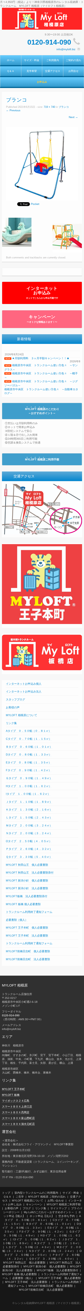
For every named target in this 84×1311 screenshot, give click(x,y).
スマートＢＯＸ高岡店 (15, 1112)
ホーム (10, 60)
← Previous (13, 110)
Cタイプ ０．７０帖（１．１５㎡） (29, 738)
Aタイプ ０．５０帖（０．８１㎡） (28, 730)
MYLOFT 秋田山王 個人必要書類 (27, 864)
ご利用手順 (42, 459)
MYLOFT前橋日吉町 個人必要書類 (28, 951)
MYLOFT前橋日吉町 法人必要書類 (28, 959)
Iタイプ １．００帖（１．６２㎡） (28, 793)
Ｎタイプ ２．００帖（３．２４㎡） (29, 833)
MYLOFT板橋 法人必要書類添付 (26, 896)
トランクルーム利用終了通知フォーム (29, 911)
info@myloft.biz (65, 49)
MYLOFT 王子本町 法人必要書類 (27, 935)
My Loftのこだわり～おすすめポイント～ (49, 1212)
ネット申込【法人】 (41, 1216)
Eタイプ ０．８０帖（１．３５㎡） (28, 762)
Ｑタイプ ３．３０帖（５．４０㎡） (29, 856)
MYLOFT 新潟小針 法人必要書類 (27, 888)
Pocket (35, 203)
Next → (73, 117)
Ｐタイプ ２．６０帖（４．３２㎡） (29, 848)
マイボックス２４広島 (15, 1100)
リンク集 (11, 723)
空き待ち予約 (66, 1216)
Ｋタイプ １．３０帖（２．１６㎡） (29, 809)
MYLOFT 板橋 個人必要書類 (23, 904)
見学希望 (32, 71)
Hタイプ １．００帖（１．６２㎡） (29, 786)
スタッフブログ (15, 699)
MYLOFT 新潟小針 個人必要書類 (27, 880)
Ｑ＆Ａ (10, 71)
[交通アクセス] (42, 509)
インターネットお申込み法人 (23, 691)
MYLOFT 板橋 (11, 1094)
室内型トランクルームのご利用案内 (36, 1192)
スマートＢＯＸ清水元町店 (18, 1123)
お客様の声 (13, 707)
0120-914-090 (49, 42)
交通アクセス (52, 71)
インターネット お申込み (42, 292)
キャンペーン (42, 318)
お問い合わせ (55, 1200)
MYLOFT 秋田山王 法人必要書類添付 (30, 872)
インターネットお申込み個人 (23, 683)
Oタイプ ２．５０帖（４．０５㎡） (29, 841)
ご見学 (20, 1196)
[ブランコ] (42, 163)
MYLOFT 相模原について (21, 715)
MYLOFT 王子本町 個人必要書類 (27, 927)
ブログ (27, 1208)
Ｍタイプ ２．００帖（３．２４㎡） (29, 825)
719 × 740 (49, 107)
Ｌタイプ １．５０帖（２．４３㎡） (29, 817)
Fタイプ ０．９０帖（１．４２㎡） (28, 770)
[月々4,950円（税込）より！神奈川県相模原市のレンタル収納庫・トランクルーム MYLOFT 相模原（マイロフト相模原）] (42, 18)
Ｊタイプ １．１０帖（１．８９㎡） (29, 801)
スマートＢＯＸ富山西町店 (18, 1118)
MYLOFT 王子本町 (13, 1089)
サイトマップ (58, 1208)
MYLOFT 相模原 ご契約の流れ (47, 1196)
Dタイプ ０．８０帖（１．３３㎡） (29, 754)
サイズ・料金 (31, 60)
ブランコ (64, 107)
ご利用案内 (52, 60)
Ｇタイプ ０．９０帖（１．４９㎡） (29, 778)
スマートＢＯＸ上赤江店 (17, 1106)
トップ (6, 1192)
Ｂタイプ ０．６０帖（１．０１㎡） (29, 746)
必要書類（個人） (17, 919)
